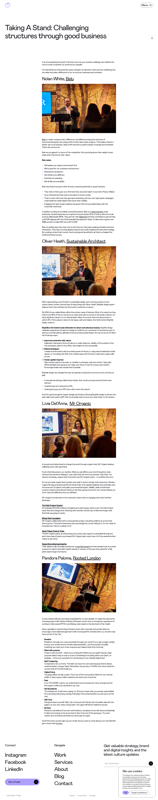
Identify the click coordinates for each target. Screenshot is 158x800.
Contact (63, 783)
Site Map (92, 796)
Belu (70, 79)
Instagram (15, 755)
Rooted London (87, 558)
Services (63, 762)
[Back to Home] (7, 5)
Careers (72, 796)
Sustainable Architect (85, 241)
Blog (59, 776)
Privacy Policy (82, 796)
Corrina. (59, 723)
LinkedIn (14, 769)
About (61, 769)
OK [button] (126, 793)
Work (60, 755)
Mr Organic (80, 403)
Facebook (15, 762)
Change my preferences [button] (139, 793)
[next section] (152, 37)
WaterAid (83, 216)
